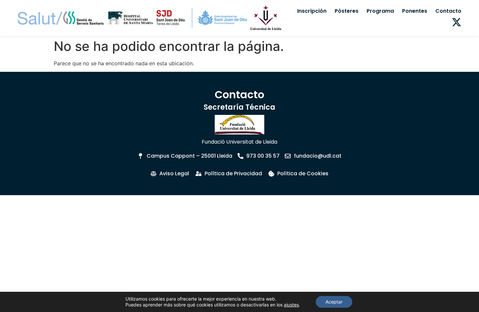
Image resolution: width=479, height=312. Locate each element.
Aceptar (334, 301)
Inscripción (312, 11)
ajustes (291, 304)
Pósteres (346, 11)
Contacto (448, 11)
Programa (380, 11)
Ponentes (414, 11)
